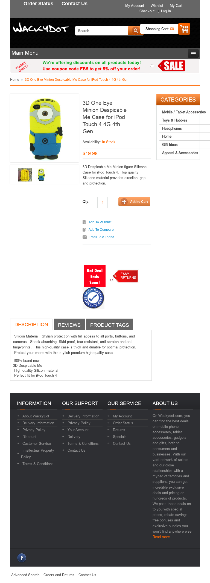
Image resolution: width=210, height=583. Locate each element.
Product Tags (109, 325)
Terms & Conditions (38, 463)
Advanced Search (25, 575)
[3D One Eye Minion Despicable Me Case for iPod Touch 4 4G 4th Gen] (25, 174)
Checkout (146, 11)
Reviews (69, 325)
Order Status (123, 423)
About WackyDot (35, 416)
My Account (134, 5)
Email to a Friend (101, 237)
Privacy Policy (33, 430)
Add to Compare (101, 229)
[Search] (136, 30)
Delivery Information (38, 423)
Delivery (74, 436)
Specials (120, 436)
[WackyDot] (40, 25)
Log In (166, 11)
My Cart (176, 5)
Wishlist (157, 5)
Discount (29, 436)
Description (31, 324)
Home (14, 79)
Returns (119, 430)
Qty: (86, 201)
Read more (161, 537)
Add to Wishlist (100, 222)
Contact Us (76, 450)
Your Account (78, 430)
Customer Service (36, 443)
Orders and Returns (58, 575)
